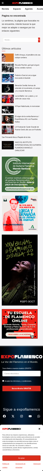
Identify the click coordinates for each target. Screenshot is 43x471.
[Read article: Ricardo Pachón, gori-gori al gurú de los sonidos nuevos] (8, 68)
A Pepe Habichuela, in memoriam (27, 106)
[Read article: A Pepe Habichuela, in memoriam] (8, 109)
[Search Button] (39, 40)
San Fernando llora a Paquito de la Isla (16, 137)
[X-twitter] (12, 416)
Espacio (17, 9)
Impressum (37, 464)
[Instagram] (21, 416)
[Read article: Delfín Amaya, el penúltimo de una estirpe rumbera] (8, 58)
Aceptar (21, 458)
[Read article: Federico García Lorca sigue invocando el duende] (8, 78)
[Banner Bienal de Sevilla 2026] (20, 270)
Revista (5, 9)
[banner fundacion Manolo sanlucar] (20, 174)
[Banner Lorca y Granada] (20, 213)
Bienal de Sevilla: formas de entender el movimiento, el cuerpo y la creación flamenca (27, 88)
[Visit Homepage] (22, 3)
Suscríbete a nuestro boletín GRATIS (17, 368)
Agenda (29, 9)
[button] (39, 429)
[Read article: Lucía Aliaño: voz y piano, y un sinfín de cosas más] (8, 99)
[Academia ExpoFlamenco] (20, 323)
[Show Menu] (3, 3)
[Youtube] (30, 416)
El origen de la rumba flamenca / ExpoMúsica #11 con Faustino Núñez (27, 119)
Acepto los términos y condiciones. (18, 381)
